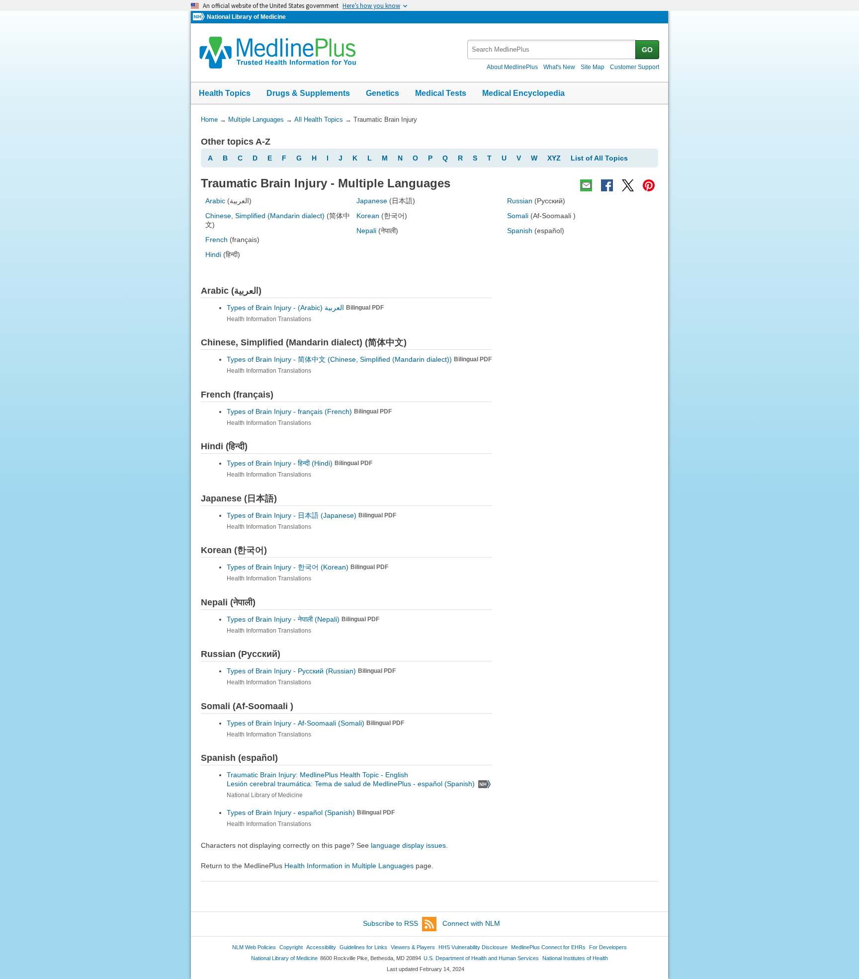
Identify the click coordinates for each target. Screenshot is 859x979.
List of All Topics (599, 158)
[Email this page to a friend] (586, 185)
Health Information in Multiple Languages (349, 866)
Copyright (291, 947)
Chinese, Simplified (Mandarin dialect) (265, 216)
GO (647, 50)
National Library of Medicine (246, 16)
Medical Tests (440, 93)
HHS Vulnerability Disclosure (473, 947)
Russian (519, 201)
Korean (367, 216)
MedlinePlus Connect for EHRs (548, 947)
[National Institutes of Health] (200, 17)
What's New (559, 67)
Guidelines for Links (363, 947)
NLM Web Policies (254, 947)
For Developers (608, 947)
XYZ (554, 158)
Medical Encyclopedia (523, 93)
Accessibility (321, 947)
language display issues (408, 845)
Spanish (519, 231)
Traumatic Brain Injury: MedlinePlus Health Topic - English (318, 775)
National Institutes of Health (575, 958)
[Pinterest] (648, 185)
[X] (627, 185)
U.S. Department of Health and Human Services (481, 958)
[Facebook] (607, 185)
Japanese (371, 201)
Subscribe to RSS (390, 923)
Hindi (213, 254)
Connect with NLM (471, 923)
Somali (517, 216)
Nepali (366, 231)
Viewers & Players (413, 947)
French (216, 240)
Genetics (382, 93)
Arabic (215, 201)
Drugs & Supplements (308, 93)
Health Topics (225, 93)
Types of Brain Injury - (305, 308)
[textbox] (552, 49)
